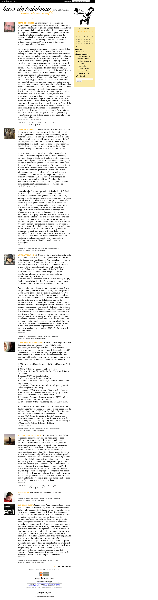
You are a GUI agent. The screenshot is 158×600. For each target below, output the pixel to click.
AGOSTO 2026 (85, 28)
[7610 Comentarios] (41, 125)
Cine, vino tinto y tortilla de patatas (83, 58)
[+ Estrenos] (21, 244)
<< (79, 28)
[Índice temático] (48, 569)
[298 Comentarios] (40, 338)
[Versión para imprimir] (24, 125)
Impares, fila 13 (83, 68)
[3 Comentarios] (39, 500)
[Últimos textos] (39, 569)
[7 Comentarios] (39, 430)
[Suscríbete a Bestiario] (67, 1)
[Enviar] (33, 125)
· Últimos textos (81, 52)
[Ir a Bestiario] (9, 1)
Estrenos (81, 63)
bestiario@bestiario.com (44, 594)
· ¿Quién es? (80, 76)
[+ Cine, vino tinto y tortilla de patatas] (29, 119)
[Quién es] (56, 569)
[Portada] (31, 569)
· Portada (78, 49)
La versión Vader (84, 71)
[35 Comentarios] (40, 250)
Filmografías (82, 66)
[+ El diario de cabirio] (24, 425)
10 (67, 567)
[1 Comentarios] (39, 488)
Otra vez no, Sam (84, 73)
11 (69, 567)
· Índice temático (81, 54)
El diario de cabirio (84, 61)
